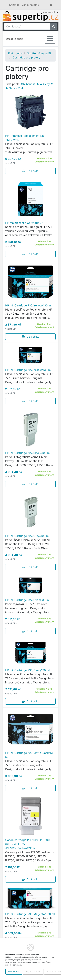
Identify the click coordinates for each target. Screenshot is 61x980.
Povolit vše (13, 972)
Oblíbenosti (28, 84)
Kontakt (14, 4)
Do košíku (32, 171)
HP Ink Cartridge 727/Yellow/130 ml (28, 370)
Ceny (46, 84)
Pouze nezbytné (33, 972)
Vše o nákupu (30, 4)
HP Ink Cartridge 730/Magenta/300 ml (30, 914)
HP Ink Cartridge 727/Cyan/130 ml (27, 600)
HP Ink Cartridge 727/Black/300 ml (27, 453)
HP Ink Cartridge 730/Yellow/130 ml (28, 305)
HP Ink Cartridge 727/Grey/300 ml (27, 536)
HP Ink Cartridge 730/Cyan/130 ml (27, 670)
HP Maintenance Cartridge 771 (24, 222)
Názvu (13, 88)
